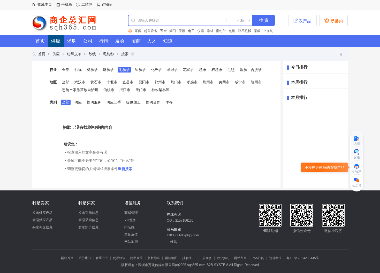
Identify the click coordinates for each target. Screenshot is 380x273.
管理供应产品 (42, 220)
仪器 (182, 31)
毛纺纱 (108, 54)
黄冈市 (224, 82)
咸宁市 (240, 82)
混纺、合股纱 (251, 70)
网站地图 (131, 242)
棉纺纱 (92, 70)
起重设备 (150, 31)
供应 (56, 54)
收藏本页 (44, 4)
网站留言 (240, 258)
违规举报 (275, 258)
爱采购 (333, 20)
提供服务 (94, 102)
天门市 (140, 90)
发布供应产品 (42, 213)
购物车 (107, 4)
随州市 (256, 82)
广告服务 (206, 258)
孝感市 (192, 82)
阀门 (172, 31)
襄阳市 (144, 82)
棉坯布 (216, 70)
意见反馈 (131, 234)
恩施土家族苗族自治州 (80, 90)
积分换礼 (223, 258)
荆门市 (176, 82)
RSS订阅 (258, 258)
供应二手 (114, 102)
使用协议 (119, 258)
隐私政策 (136, 258)
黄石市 (95, 82)
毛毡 (231, 70)
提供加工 (133, 102)
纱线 (92, 54)
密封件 (221, 31)
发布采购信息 (88, 213)
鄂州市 (160, 82)
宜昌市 (128, 82)
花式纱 (188, 70)
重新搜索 (125, 169)
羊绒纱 (172, 70)
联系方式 (102, 258)
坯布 (202, 70)
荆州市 (208, 82)
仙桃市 (108, 90)
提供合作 (153, 102)
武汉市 (79, 82)
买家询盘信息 (42, 227)
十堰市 (112, 82)
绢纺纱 (140, 70)
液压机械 (244, 31)
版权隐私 (154, 258)
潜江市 (124, 90)
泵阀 (138, 31)
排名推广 (131, 227)
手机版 (66, 4)
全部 (65, 70)
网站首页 (67, 258)
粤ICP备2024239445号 (302, 258)
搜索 (124, 54)
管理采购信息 (88, 220)
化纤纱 (156, 70)
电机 (232, 31)
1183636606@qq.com (183, 235)
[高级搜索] (130, 31)
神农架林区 (160, 90)
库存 (169, 102)
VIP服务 (130, 220)
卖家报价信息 (88, 227)
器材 (210, 31)
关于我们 (84, 258)
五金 (163, 31)
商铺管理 (131, 213)
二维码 (86, 4)
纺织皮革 (74, 54)
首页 (41, 54)
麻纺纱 (108, 70)
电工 (191, 31)
